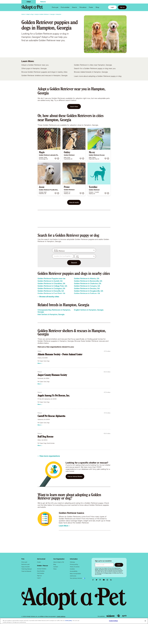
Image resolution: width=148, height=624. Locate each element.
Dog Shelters (41, 571)
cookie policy (68, 620)
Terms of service (74, 566)
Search (74, 263)
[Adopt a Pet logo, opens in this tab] (74, 600)
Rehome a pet (25, 564)
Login (112, 7)
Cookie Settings (61, 616)
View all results (74, 202)
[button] (55, 158)
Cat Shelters (40, 573)
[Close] (145, 621)
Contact (55, 566)
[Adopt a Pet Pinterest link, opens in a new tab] (100, 579)
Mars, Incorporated (75, 573)
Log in (39, 578)
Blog (54, 564)
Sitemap (72, 562)
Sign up (122, 7)
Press (55, 569)
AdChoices (73, 576)
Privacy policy (74, 564)
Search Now (74, 106)
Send (118, 565)
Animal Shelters (41, 568)
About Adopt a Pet (58, 562)
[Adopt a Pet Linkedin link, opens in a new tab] (111, 579)
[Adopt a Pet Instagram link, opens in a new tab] (108, 579)
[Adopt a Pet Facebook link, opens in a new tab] (93, 579)
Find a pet (24, 562)
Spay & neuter (25, 566)
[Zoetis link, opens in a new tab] (124, 616)
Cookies (72, 569)
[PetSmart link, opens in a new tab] (110, 616)
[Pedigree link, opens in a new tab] (118, 615)
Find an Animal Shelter (75, 476)
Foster (91, 7)
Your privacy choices (76, 578)
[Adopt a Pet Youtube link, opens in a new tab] (104, 579)
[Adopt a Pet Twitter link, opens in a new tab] (97, 579)
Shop (97, 7)
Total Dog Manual (26, 569)
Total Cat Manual (26, 571)
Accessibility (73, 571)
